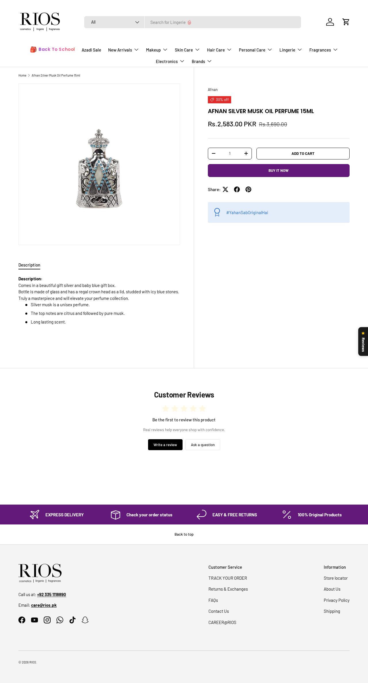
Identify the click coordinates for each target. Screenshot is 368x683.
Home (22, 75)
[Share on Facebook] (237, 189)
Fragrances (320, 49)
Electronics (167, 61)
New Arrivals (120, 49)
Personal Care (252, 49)
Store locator (336, 578)
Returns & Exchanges (228, 588)
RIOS (32, 662)
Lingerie (287, 49)
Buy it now (279, 170)
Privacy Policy (337, 600)
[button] (346, 22)
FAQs (213, 600)
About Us (332, 588)
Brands (198, 61)
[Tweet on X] (225, 189)
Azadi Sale (91, 49)
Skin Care (184, 49)
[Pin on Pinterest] (248, 189)
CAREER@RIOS (222, 622)
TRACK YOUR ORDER (227, 578)
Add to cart (303, 153)
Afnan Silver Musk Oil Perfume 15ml (56, 75)
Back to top (184, 534)
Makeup (153, 49)
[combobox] (192, 22)
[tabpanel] (99, 309)
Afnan (213, 89)
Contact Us (218, 611)
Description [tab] (29, 264)
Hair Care (216, 49)
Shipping (332, 611)
